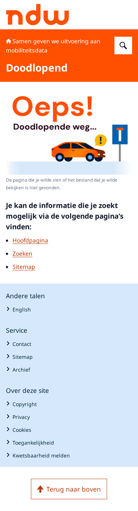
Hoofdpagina (30, 240)
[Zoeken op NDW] (123, 45)
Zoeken (22, 253)
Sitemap (24, 267)
